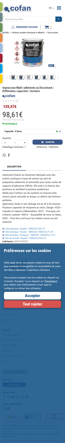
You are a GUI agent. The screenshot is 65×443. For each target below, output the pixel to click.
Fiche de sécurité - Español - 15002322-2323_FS (25, 238)
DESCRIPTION (14, 166)
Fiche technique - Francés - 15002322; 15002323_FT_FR (28, 232)
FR (50, 8)
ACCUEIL (5, 32)
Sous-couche (52, 32)
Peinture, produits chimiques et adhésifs (28, 32)
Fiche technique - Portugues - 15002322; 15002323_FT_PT (29, 235)
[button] (58, 19)
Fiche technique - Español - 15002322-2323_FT (24, 228)
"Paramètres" (51, 281)
